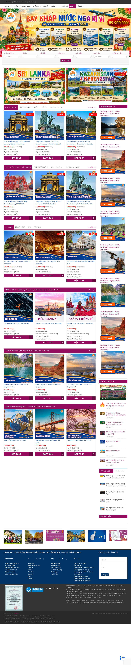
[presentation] (11, 107)
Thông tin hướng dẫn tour (12, 563)
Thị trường (9, 53)
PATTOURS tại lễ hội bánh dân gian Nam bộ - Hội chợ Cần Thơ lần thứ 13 (112, 394)
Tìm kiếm (65, 61)
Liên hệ (80, 6)
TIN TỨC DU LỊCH (107, 381)
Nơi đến (43, 53)
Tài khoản (8, 2)
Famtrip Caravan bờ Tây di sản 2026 (78, 440)
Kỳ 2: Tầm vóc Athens (113, 441)
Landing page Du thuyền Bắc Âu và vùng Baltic (38, 618)
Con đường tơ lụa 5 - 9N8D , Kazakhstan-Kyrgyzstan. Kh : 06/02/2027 (110, 180)
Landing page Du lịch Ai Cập (82, 580)
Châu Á (45, 6)
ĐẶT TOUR (16, 158)
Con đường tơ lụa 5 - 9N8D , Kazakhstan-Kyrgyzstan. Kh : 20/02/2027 (110, 146)
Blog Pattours (78, 565)
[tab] (11, 107)
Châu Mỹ (65, 6)
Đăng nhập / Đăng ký (19, 2)
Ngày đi (97, 53)
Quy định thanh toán (11, 570)
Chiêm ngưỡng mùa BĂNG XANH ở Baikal (89, 323)
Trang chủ (8, 6)
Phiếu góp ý (54, 572)
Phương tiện (117, 53)
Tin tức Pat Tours (10, 565)
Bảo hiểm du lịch (56, 567)
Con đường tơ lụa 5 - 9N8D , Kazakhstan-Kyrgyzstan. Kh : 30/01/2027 (110, 213)
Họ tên (103, 560)
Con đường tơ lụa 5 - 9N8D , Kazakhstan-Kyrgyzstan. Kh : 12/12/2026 (110, 314)
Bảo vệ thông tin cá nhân (12, 567)
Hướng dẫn (54, 574)
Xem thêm (91, 107)
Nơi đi (24, 53)
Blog (71, 6)
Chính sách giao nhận (11, 574)
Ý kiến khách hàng (56, 570)
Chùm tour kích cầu (107, 106)
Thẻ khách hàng (55, 563)
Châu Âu (36, 6)
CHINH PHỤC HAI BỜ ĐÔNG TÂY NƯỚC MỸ (48, 440)
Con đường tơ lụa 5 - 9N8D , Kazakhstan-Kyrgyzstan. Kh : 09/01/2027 (110, 247)
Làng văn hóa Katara (113, 451)
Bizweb (16, 613)
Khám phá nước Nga (22, 6)
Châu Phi (55, 6)
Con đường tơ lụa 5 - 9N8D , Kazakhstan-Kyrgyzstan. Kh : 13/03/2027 (110, 113)
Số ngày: (61, 53)
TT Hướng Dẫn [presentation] (106, 471)
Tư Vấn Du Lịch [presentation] (120, 471)
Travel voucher (55, 565)
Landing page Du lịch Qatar (82, 578)
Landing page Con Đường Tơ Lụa (84, 567)
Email (103, 567)
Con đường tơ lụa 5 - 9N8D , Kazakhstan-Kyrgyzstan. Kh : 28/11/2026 (110, 347)
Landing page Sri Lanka (81, 576)
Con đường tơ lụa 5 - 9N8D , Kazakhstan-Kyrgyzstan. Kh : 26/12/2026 (110, 280)
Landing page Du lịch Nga (81, 570)
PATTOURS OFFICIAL (80, 563)
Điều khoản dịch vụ (10, 572)
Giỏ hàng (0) (32, 2)
